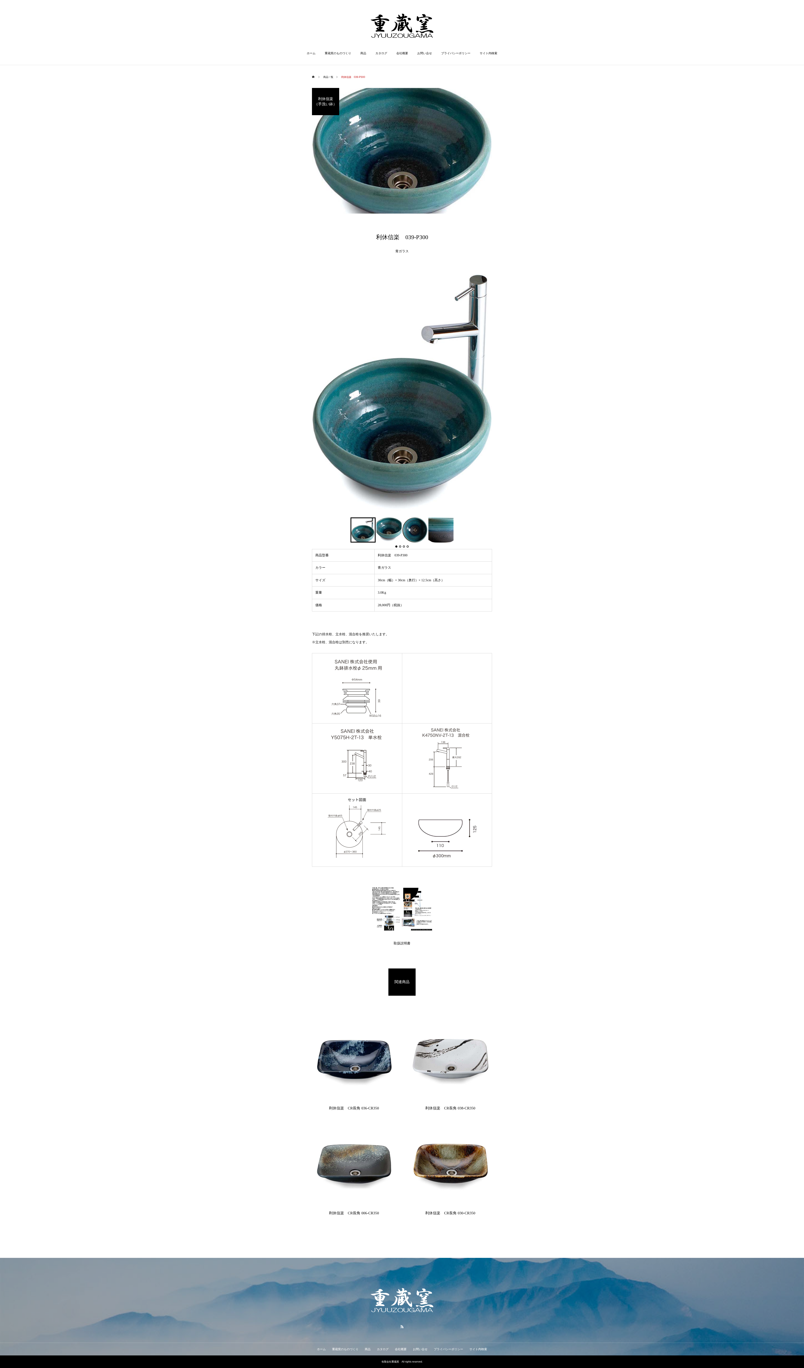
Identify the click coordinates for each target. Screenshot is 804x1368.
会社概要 (402, 53)
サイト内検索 (488, 53)
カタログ (381, 53)
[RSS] (402, 1326)
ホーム (311, 53)
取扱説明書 (402, 943)
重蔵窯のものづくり (338, 53)
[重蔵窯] (402, 26)
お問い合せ (424, 53)
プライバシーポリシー (455, 53)
